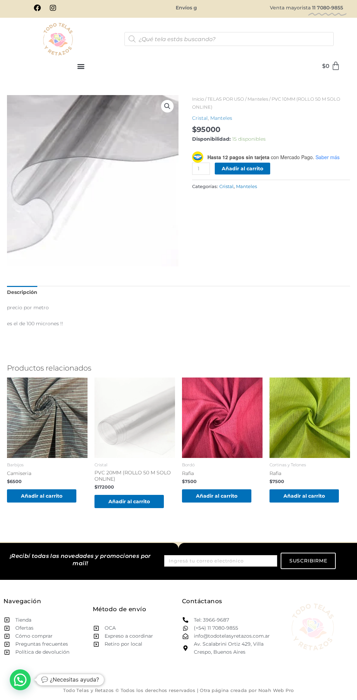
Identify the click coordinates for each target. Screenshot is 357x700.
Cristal (200, 118)
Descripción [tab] (22, 292)
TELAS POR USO (225, 99)
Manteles (258, 99)
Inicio (198, 99)
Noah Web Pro (276, 690)
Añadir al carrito (242, 168)
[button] (81, 66)
